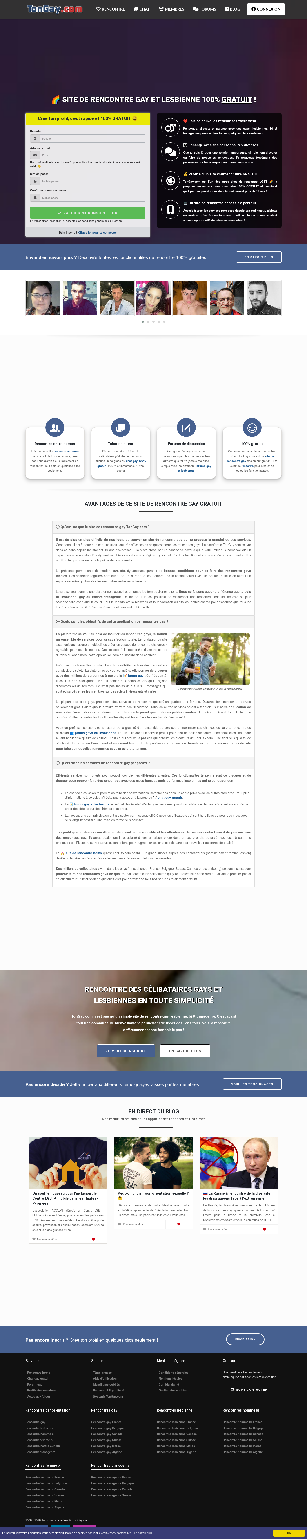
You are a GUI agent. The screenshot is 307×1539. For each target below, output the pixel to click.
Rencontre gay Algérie (106, 1452)
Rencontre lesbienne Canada (177, 1434)
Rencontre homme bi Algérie (243, 1452)
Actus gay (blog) (38, 1396)
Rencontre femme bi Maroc (44, 1501)
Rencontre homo (38, 1373)
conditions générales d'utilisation (102, 221)
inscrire (248, 466)
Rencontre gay (35, 1422)
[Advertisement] (153, 57)
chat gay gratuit (170, 797)
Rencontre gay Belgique (108, 1428)
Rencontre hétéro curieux (42, 1446)
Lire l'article (68, 1162)
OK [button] (289, 1533)
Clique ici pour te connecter (97, 232)
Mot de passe (39, 174)
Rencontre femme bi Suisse (44, 1495)
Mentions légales (170, 1378)
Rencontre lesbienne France (176, 1422)
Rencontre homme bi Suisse (242, 1440)
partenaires (124, 1533)
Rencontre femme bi (39, 1440)
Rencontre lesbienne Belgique (178, 1428)
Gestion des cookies (172, 1390)
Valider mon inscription (90, 213)
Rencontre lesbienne (39, 1428)
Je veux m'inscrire (126, 1051)
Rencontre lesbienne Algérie (176, 1452)
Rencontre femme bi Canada (45, 1489)
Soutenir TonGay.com (107, 1396)
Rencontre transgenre (40, 1452)
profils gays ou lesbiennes (95, 732)
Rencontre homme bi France (242, 1422)
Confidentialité (168, 1384)
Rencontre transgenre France (111, 1477)
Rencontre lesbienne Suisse (176, 1440)
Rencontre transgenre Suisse (111, 1495)
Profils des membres (41, 1390)
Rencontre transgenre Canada (111, 1489)
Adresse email (40, 148)
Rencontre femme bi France (44, 1477)
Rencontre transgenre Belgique (112, 1483)
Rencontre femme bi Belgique (46, 1483)
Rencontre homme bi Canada (243, 1434)
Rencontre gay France (106, 1422)
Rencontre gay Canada (106, 1434)
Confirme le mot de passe (48, 190)
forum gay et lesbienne (91, 804)
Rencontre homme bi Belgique (244, 1428)
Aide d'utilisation (104, 1378)
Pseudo (35, 131)
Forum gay (34, 1384)
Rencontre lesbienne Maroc (176, 1446)
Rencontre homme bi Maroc (242, 1446)
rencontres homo (67, 451)
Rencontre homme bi (40, 1434)
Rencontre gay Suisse (106, 1440)
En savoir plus (259, 257)
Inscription (245, 1339)
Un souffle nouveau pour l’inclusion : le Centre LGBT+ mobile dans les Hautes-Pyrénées (65, 1198)
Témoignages (102, 1373)
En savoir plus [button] (143, 1533)
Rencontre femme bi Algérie (44, 1507)
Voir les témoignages (252, 1084)
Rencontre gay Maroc (106, 1446)
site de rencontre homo (84, 853)
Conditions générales (173, 1373)
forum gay (135, 675)
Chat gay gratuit (37, 1378)
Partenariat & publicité (108, 1390)
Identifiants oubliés (106, 1384)
